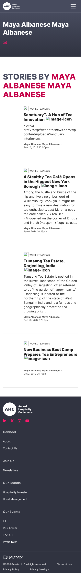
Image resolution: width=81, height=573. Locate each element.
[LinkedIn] (6, 421)
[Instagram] (21, 421)
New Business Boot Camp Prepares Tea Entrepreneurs (50, 352)
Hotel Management (15, 499)
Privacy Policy (11, 569)
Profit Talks (10, 542)
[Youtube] (28, 421)
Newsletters (10, 470)
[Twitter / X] (13, 421)
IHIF (5, 521)
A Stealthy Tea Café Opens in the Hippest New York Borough (49, 182)
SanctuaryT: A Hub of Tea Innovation (48, 117)
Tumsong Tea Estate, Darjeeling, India (44, 263)
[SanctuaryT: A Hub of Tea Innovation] (14, 116)
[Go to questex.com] (13, 556)
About (7, 441)
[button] (73, 6)
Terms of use (64, 564)
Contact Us (10, 448)
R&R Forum (10, 528)
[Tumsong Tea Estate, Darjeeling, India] (18, 256)
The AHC (8, 535)
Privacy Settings (39, 569)
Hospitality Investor (15, 492)
